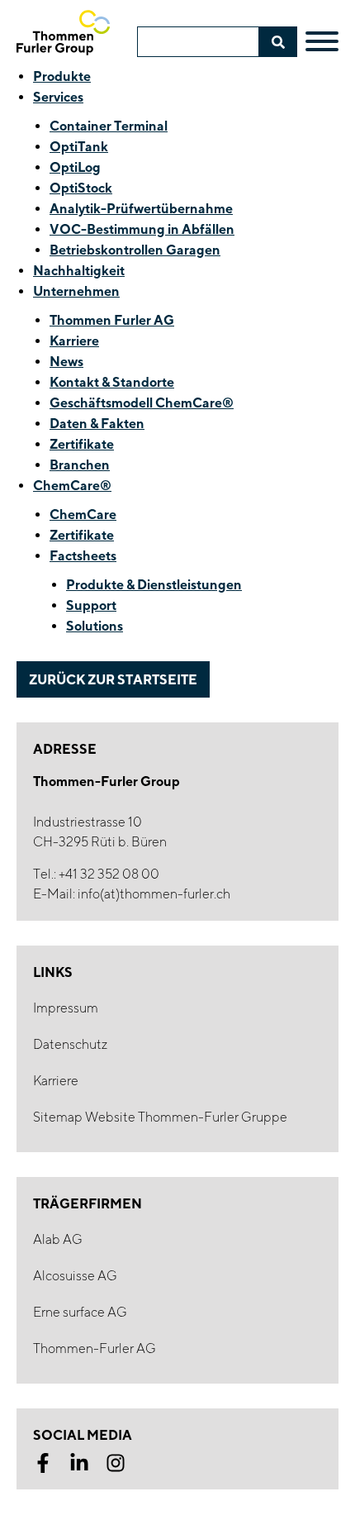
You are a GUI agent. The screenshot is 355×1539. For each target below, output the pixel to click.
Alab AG (58, 1239)
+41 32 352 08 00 (109, 874)
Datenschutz (70, 1044)
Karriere (55, 1081)
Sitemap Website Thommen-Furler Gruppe (160, 1117)
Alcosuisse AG (75, 1276)
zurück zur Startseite (113, 679)
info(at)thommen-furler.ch (154, 894)
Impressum (65, 1008)
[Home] (63, 32)
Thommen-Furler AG (94, 1348)
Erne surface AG (80, 1312)
